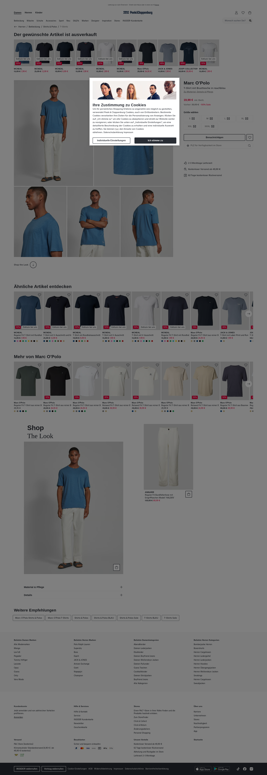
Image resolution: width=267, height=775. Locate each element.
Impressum (128, 132)
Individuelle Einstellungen (111, 140)
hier (117, 129)
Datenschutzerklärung (113, 132)
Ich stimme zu (155, 140)
